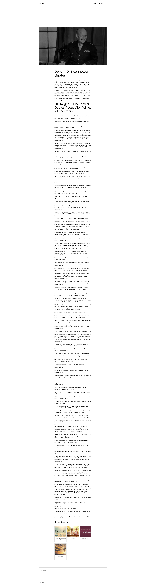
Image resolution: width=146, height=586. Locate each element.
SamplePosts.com (43, 3)
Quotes (44, 570)
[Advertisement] (73, 19)
